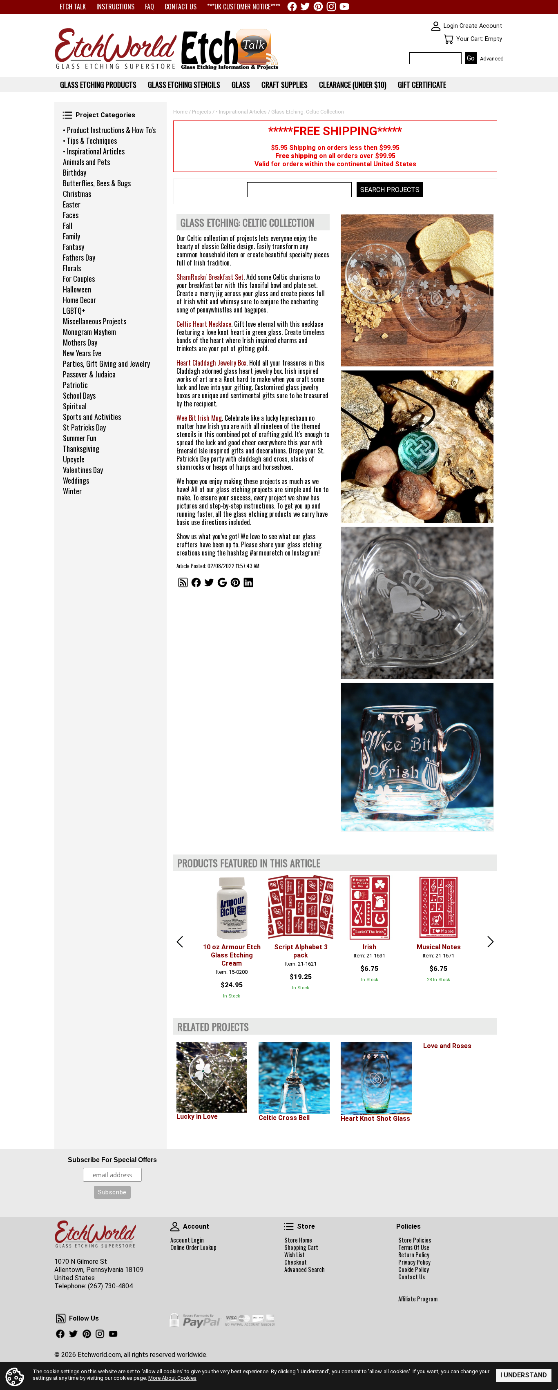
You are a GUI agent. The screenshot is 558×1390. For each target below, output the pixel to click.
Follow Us (60, 1318)
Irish (369, 947)
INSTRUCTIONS (115, 6)
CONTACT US (180, 6)
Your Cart (448, 39)
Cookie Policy (413, 1269)
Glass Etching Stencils (184, 84)
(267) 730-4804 (110, 1286)
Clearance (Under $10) (352, 84)
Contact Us (411, 1277)
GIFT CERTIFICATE (422, 84)
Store (288, 1226)
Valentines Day (83, 469)
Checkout (295, 1262)
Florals (72, 268)
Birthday (74, 172)
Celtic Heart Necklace (203, 324)
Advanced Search (304, 1269)
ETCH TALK (73, 6)
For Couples (79, 278)
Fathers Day (79, 257)
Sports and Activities (92, 416)
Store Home (298, 1240)
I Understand (523, 1375)
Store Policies (414, 1240)
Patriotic (75, 384)
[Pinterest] (318, 6)
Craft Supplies (284, 84)
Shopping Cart (301, 1247)
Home (180, 112)
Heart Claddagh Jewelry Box (211, 363)
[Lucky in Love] (211, 1077)
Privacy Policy (414, 1262)
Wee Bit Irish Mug (199, 418)
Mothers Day (80, 342)
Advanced (492, 59)
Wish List (294, 1254)
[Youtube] (344, 6)
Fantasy (73, 246)
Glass (241, 84)
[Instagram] (331, 6)
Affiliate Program (417, 1299)
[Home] (115, 70)
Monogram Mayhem (89, 331)
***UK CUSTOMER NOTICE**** (243, 6)
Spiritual (75, 406)
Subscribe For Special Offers (112, 1159)
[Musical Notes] (438, 907)
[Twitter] (305, 6)
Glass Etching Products (98, 84)
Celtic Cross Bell (284, 1118)
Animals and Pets (86, 161)
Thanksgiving (81, 448)
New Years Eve (82, 353)
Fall (67, 225)
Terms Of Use (413, 1247)
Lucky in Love (197, 1116)
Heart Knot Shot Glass (375, 1118)
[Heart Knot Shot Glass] (376, 1078)
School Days (79, 395)
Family (71, 236)
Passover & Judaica (89, 374)
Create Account (481, 25)
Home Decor (79, 300)
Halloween (77, 289)
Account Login (187, 1240)
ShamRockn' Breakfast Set (209, 277)
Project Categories (67, 115)
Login (451, 25)
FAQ (149, 6)
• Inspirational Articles (94, 151)
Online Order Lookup (193, 1247)
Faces (70, 215)
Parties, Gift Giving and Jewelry (106, 363)
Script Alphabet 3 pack (301, 951)
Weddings (76, 480)
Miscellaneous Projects (94, 321)
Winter (72, 491)
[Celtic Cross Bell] (294, 1078)
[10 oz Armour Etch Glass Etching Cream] (231, 907)
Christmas (77, 193)
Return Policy (413, 1254)
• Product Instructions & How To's (109, 130)
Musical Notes (439, 947)
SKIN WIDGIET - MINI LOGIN (435, 26)
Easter (71, 204)
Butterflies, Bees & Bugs (97, 183)
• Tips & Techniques (90, 140)
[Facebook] (292, 6)
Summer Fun (79, 438)
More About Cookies (172, 1378)
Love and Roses (447, 1046)
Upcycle (74, 459)
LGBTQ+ (74, 310)
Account (174, 1226)
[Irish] (369, 907)
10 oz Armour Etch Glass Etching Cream (232, 955)
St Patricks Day (84, 427)
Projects (201, 112)
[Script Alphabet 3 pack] (300, 907)
